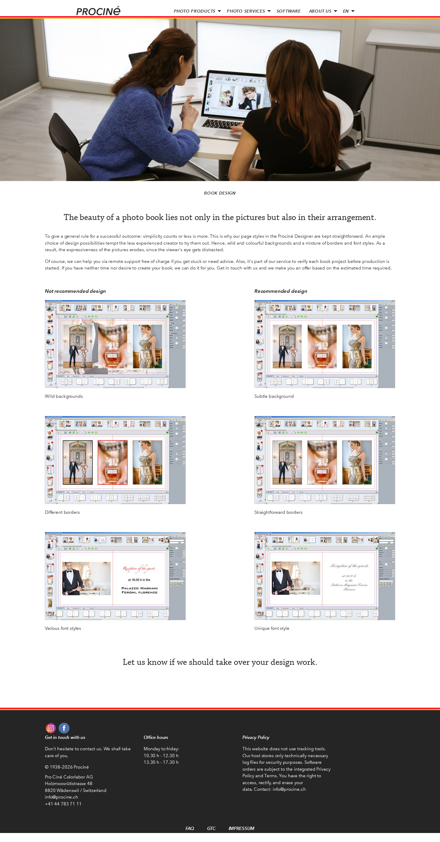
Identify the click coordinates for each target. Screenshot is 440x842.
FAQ (190, 828)
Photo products (195, 11)
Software (289, 11)
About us (320, 11)
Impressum (242, 828)
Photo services (246, 11)
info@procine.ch (61, 797)
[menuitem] (196, 11)
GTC (211, 828)
